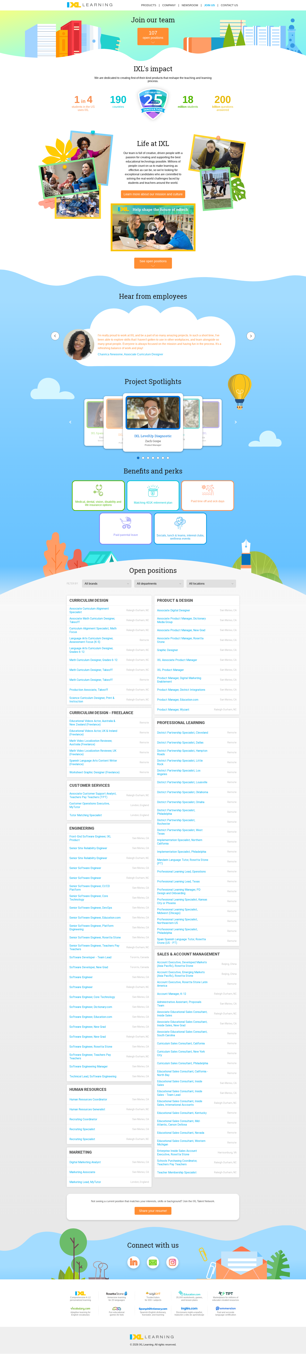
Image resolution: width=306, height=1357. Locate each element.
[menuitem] (209, 5)
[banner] (91, 5)
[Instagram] (172, 1263)
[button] (107, 584)
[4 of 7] (153, 458)
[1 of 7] (138, 458)
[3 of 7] (148, 458)
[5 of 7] (158, 458)
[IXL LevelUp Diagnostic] (153, 413)
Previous (55, 336)
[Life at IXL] (153, 227)
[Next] (235, 422)
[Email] (153, 1263)
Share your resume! (153, 1211)
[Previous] (70, 422)
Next (250, 336)
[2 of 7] (143, 458)
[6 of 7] (163, 458)
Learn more (153, 194)
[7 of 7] (168, 458)
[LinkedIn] (133, 1263)
